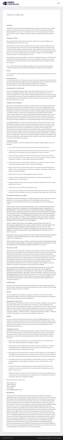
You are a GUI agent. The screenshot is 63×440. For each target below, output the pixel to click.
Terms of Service (47, 438)
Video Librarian (10, 3)
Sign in (59, 3)
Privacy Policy (40, 438)
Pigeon (59, 438)
